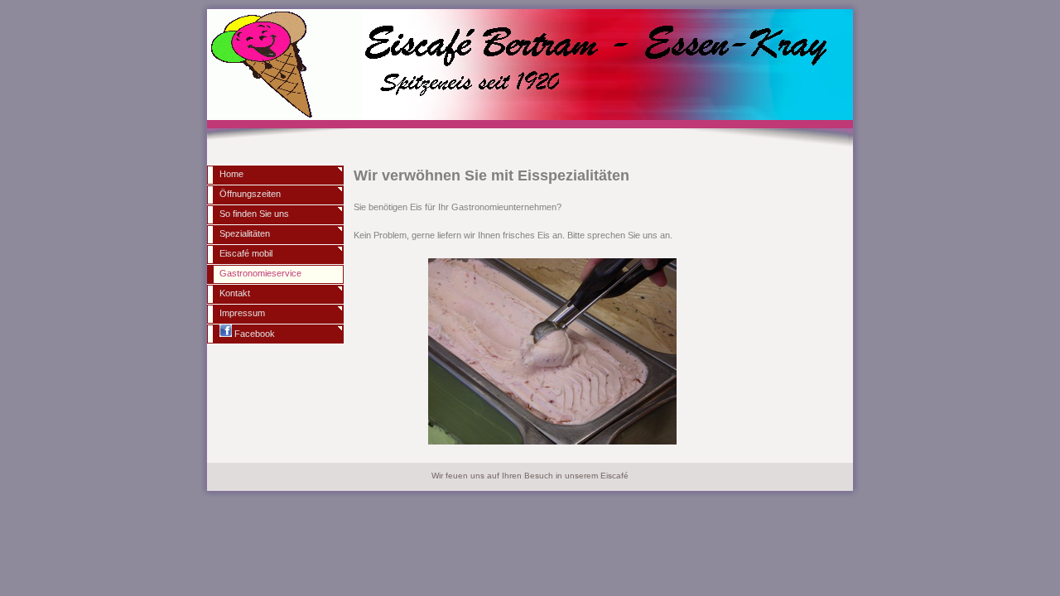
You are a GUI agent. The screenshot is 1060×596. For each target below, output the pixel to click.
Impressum (242, 313)
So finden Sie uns (254, 214)
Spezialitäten (244, 233)
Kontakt (234, 293)
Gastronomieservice (260, 273)
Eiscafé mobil (245, 253)
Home (231, 174)
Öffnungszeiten (250, 194)
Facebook (253, 334)
